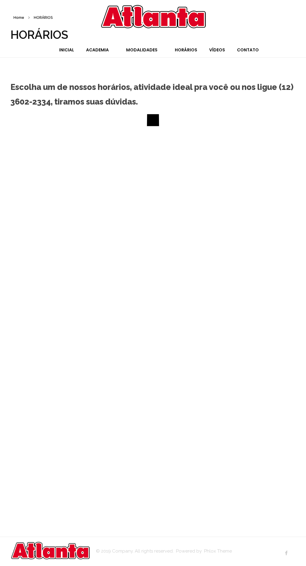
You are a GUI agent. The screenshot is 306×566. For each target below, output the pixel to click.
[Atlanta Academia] (153, 16)
